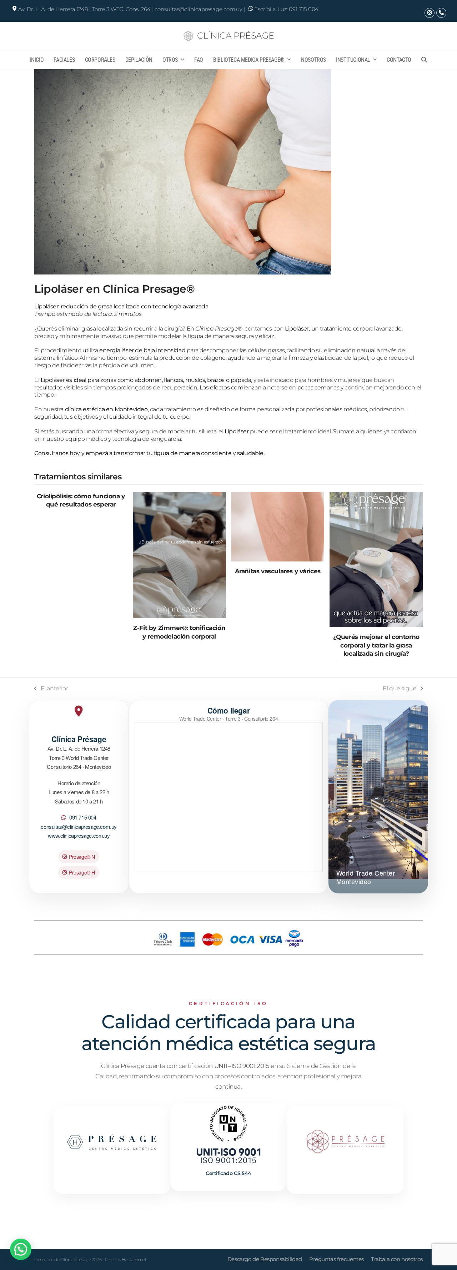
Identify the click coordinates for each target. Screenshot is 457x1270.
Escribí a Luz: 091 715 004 (286, 9)
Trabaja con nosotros (397, 1259)
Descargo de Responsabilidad (264, 1259)
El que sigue (399, 688)
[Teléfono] (441, 13)
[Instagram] (430, 13)
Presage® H (82, 872)
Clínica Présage (235, 35)
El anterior (51, 688)
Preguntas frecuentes (336, 1259)
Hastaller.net (134, 1259)
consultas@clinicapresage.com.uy (79, 826)
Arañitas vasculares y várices (278, 571)
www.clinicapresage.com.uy (79, 835)
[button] (424, 60)
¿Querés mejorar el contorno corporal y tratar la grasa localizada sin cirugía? (376, 645)
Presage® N (82, 856)
